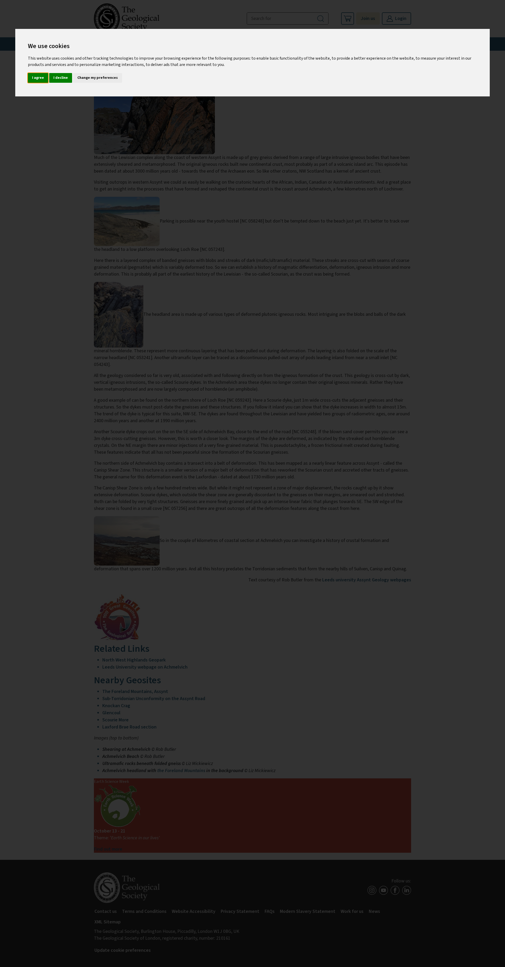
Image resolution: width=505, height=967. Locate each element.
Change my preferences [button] (97, 77)
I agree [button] (38, 77)
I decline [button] (60, 77)
